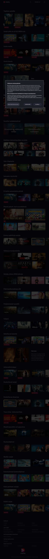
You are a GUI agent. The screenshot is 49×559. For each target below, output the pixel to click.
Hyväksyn (37, 104)
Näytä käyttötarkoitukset (13, 104)
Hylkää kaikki (27, 104)
